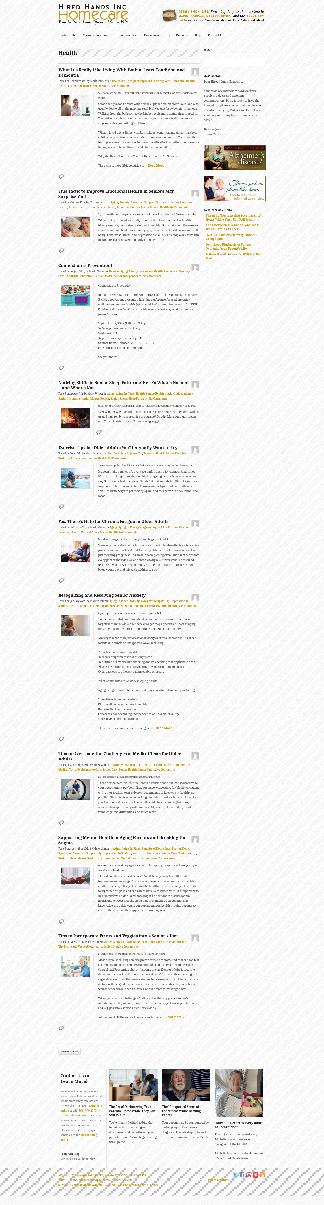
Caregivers (163, 81)
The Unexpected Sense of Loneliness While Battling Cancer (233, 227)
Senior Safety (101, 85)
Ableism (113, 271)
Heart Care (65, 85)
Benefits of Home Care (156, 848)
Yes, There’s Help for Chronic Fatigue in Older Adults (113, 521)
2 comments (167, 858)
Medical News (90, 532)
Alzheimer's (117, 81)
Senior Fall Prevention (73, 458)
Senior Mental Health (155, 207)
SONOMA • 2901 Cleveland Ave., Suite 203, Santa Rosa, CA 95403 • (100, 1184)
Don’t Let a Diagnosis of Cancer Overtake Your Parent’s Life (228, 247)
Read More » (157, 166)
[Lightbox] (151, 1099)
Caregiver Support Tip (141, 81)
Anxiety (124, 202)
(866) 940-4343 (87, 1110)
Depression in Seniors (117, 853)
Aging (114, 202)
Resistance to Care (89, 769)
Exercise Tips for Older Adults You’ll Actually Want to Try (118, 447)
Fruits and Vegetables (78, 946)
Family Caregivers (141, 271)
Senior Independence (101, 207)
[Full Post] (155, 1099)
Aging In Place (125, 393)
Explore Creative (217, 1180)
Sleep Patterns (138, 398)
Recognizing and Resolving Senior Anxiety (102, 595)
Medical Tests (67, 769)
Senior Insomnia (69, 398)
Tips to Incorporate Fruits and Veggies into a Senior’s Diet (118, 936)
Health (190, 81)
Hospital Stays (162, 764)
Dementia (178, 81)
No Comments (120, 85)
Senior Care (87, 605)
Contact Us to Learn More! (75, 1078)
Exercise (149, 453)
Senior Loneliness (128, 207)
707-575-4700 (150, 1184)
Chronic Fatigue (178, 527)
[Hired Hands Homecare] (93, 24)
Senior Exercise (176, 453)
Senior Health (83, 85)
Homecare (171, 271)
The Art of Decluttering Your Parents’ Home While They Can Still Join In (233, 217)
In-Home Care (181, 764)
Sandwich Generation (79, 276)
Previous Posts (69, 1051)
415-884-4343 (137, 1175)
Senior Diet (111, 946)
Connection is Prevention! (85, 265)
